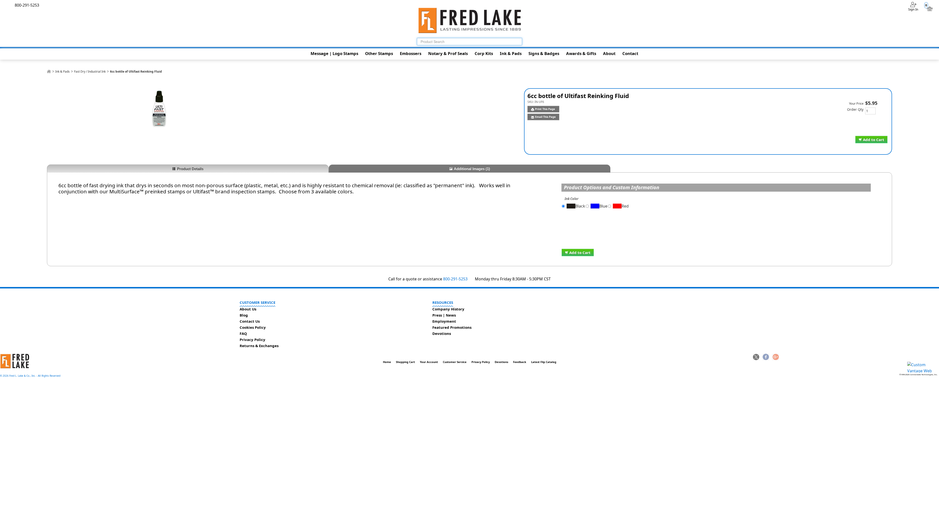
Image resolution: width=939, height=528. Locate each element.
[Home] (49, 71)
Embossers (410, 53)
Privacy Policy (252, 339)
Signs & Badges (543, 53)
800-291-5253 (455, 279)
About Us (248, 309)
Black (580, 206)
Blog (244, 315)
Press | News (444, 315)
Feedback (519, 362)
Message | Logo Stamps (334, 53)
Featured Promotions (451, 327)
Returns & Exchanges (259, 345)
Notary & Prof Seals (448, 53)
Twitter (756, 357)
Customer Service (455, 362)
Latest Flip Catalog (543, 362)
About (609, 53)
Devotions (441, 333)
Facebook (765, 357)
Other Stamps (379, 53)
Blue (603, 206)
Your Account (429, 362)
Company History (448, 309)
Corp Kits (484, 53)
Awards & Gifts (581, 53)
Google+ (775, 357)
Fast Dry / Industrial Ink (90, 71)
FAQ (243, 333)
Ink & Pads (511, 53)
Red (625, 206)
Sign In (913, 9)
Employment (444, 321)
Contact (630, 53)
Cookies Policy (253, 327)
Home (387, 362)
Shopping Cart (405, 362)
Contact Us (250, 321)
